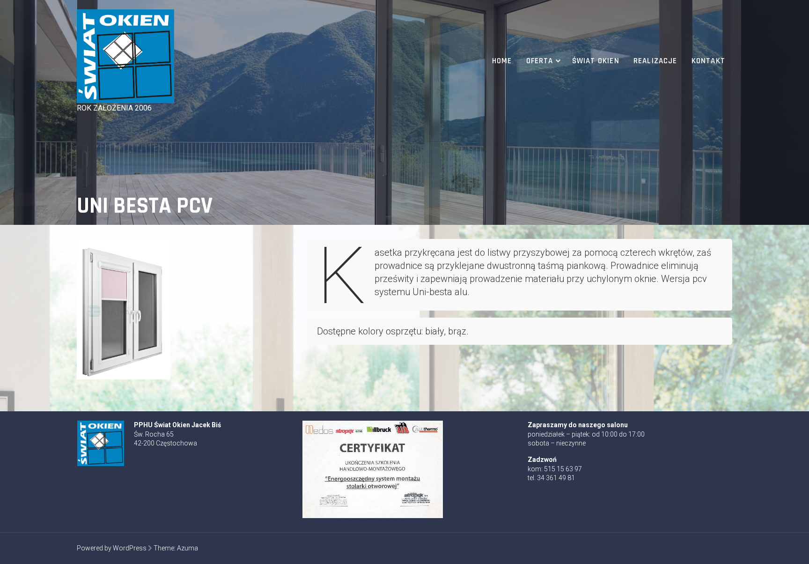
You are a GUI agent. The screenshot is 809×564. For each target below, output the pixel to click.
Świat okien (595, 61)
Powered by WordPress (112, 548)
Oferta (539, 61)
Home (502, 61)
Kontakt (708, 61)
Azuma (187, 548)
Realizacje (655, 61)
